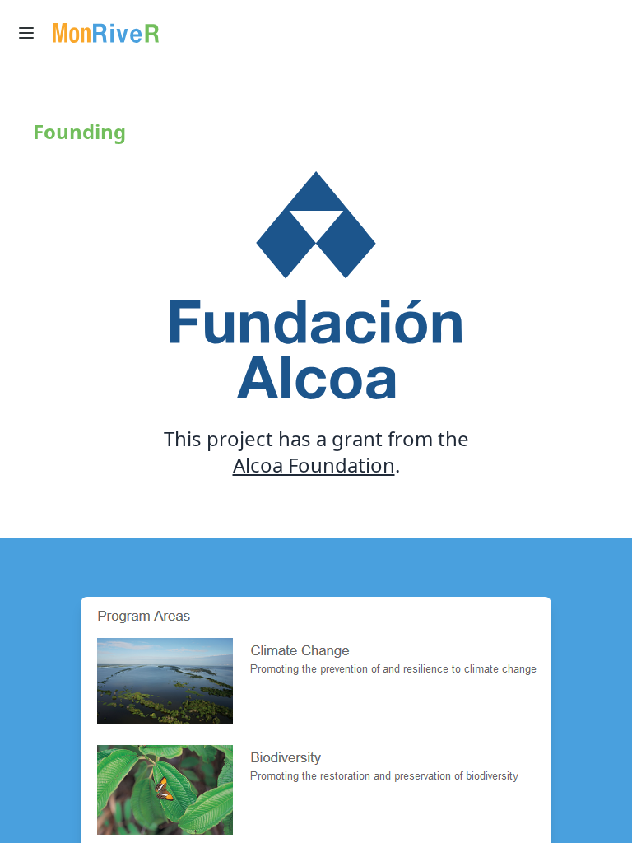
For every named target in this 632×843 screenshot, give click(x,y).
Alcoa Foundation (314, 464)
